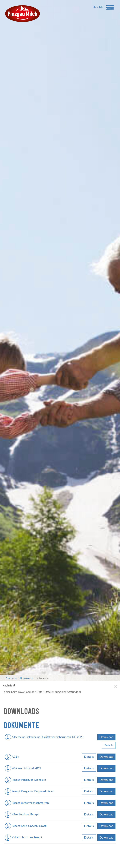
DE (101, 7)
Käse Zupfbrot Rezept (25, 814)
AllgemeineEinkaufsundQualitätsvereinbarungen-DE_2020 (47, 737)
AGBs (15, 756)
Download (106, 737)
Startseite (11, 678)
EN (94, 7)
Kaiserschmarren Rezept (27, 837)
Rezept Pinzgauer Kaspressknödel (32, 791)
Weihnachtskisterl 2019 (26, 768)
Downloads (26, 678)
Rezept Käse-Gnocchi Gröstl (29, 826)
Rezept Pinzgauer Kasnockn (29, 779)
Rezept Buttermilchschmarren (30, 803)
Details (108, 745)
